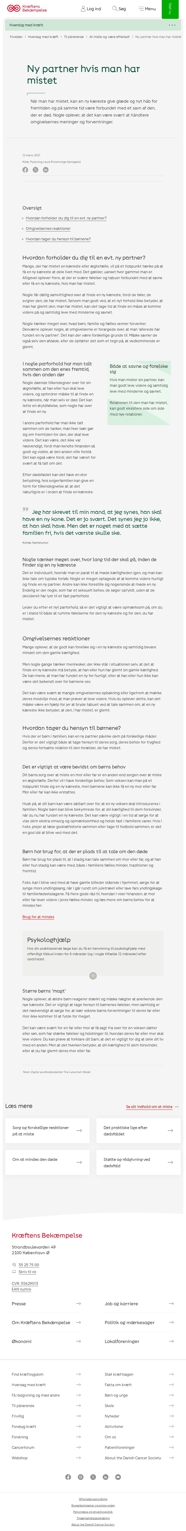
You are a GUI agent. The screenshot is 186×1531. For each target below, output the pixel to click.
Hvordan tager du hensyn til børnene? (58, 239)
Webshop (20, 1458)
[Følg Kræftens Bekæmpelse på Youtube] (118, 1477)
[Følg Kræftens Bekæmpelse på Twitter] (93, 1477)
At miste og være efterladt (109, 37)
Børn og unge (116, 1395)
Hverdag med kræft (43, 37)
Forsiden (16, 37)
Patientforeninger (120, 1447)
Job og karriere (121, 1303)
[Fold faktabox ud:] (93, 975)
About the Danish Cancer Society (133, 1458)
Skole (109, 1405)
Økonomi (22, 1341)
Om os (110, 1437)
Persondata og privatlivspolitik (93, 1511)
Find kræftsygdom (28, 1374)
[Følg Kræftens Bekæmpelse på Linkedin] (105, 1477)
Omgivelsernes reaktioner (48, 228)
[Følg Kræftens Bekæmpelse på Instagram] (80, 1477)
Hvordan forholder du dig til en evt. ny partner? (66, 218)
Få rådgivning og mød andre (36, 1395)
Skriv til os (27, 1271)
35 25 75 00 (29, 1265)
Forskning (20, 1437)
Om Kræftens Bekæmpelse (41, 1322)
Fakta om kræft (118, 1384)
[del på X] (35, 170)
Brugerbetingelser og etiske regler (93, 1505)
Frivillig (18, 1416)
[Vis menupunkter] (93, 25)
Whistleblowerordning (93, 1499)
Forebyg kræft (24, 1426)
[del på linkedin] (46, 170)
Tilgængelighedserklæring (93, 1518)
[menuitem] (89, 8)
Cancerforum (23, 1447)
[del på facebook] (25, 170)
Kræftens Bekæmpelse (47, 1235)
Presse (19, 1303)
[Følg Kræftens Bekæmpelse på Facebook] (68, 1477)
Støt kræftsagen (119, 1374)
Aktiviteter (114, 1426)
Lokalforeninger (122, 1341)
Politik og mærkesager (130, 1322)
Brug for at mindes (38, 916)
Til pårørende (74, 37)
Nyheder (112, 1416)
